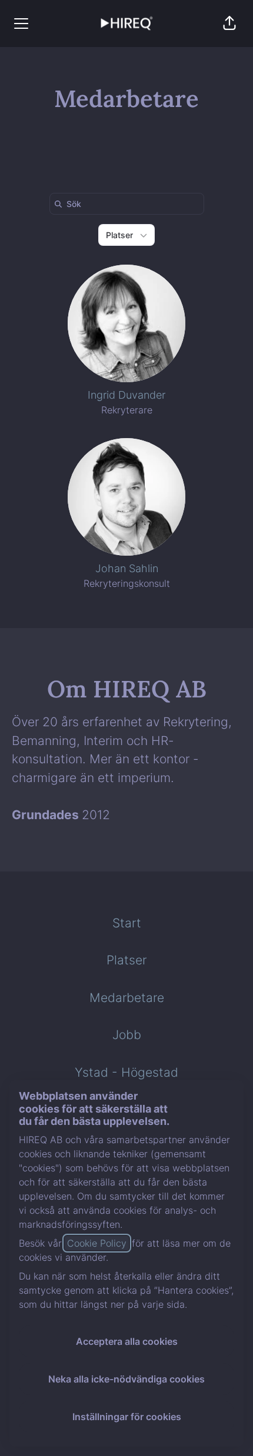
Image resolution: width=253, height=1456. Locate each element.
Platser (126, 960)
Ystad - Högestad (126, 1072)
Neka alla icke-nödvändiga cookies (126, 1379)
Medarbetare (126, 997)
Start (126, 923)
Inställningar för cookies (126, 1416)
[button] (229, 23)
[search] (129, 203)
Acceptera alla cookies (127, 1341)
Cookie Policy (96, 1243)
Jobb (126, 1034)
